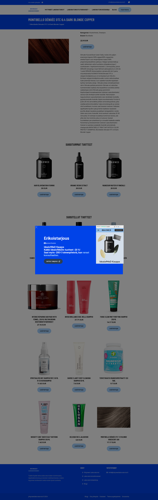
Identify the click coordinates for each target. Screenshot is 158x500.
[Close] (36, 227)
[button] (53, 261)
